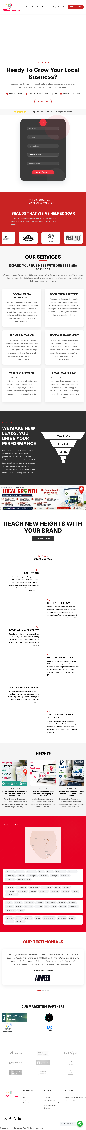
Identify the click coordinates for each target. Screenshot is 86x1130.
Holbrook (63, 906)
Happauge (20, 872)
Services (45, 7)
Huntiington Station (24, 879)
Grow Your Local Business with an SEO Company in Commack (43, 793)
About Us (35, 7)
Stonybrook (62, 918)
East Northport (46, 887)
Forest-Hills (54, 891)
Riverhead (10, 872)
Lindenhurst (31, 872)
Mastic (38, 918)
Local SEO (47, 1097)
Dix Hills (49, 872)
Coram (21, 910)
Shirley (41, 872)
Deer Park (72, 903)
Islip (46, 906)
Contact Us (62, 7)
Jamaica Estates (49, 918)
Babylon (18, 918)
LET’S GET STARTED (43, 538)
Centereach (65, 876)
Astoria (57, 887)
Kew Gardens (50, 903)
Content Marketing (50, 1100)
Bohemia (33, 891)
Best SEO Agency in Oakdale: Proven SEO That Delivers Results (71, 793)
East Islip (39, 903)
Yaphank (66, 887)
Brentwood (72, 872)
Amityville (10, 906)
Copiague (54, 876)
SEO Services (49, 1095)
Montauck (65, 891)
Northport (10, 922)
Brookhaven (29, 903)
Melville (71, 918)
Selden (54, 906)
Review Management (51, 1103)
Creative (47, 1108)
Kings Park (28, 918)
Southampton (32, 876)
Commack (10, 887)
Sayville (9, 903)
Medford (9, 918)
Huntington (10, 891)
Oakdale (75, 891)
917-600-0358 (75, 7)
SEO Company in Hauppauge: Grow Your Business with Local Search (14, 793)
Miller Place (20, 922)
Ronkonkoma (11, 910)
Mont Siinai (28, 906)
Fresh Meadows (12, 895)
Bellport (18, 906)
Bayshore (62, 903)
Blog (54, 7)
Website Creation (50, 1105)
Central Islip (10, 876)
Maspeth (39, 906)
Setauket (21, 876)
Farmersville (43, 891)
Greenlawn (43, 876)
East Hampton (60, 872)
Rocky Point (73, 906)
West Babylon (21, 891)
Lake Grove (10, 879)
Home (28, 7)
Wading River (34, 887)
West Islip (18, 903)
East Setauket (21, 887)
